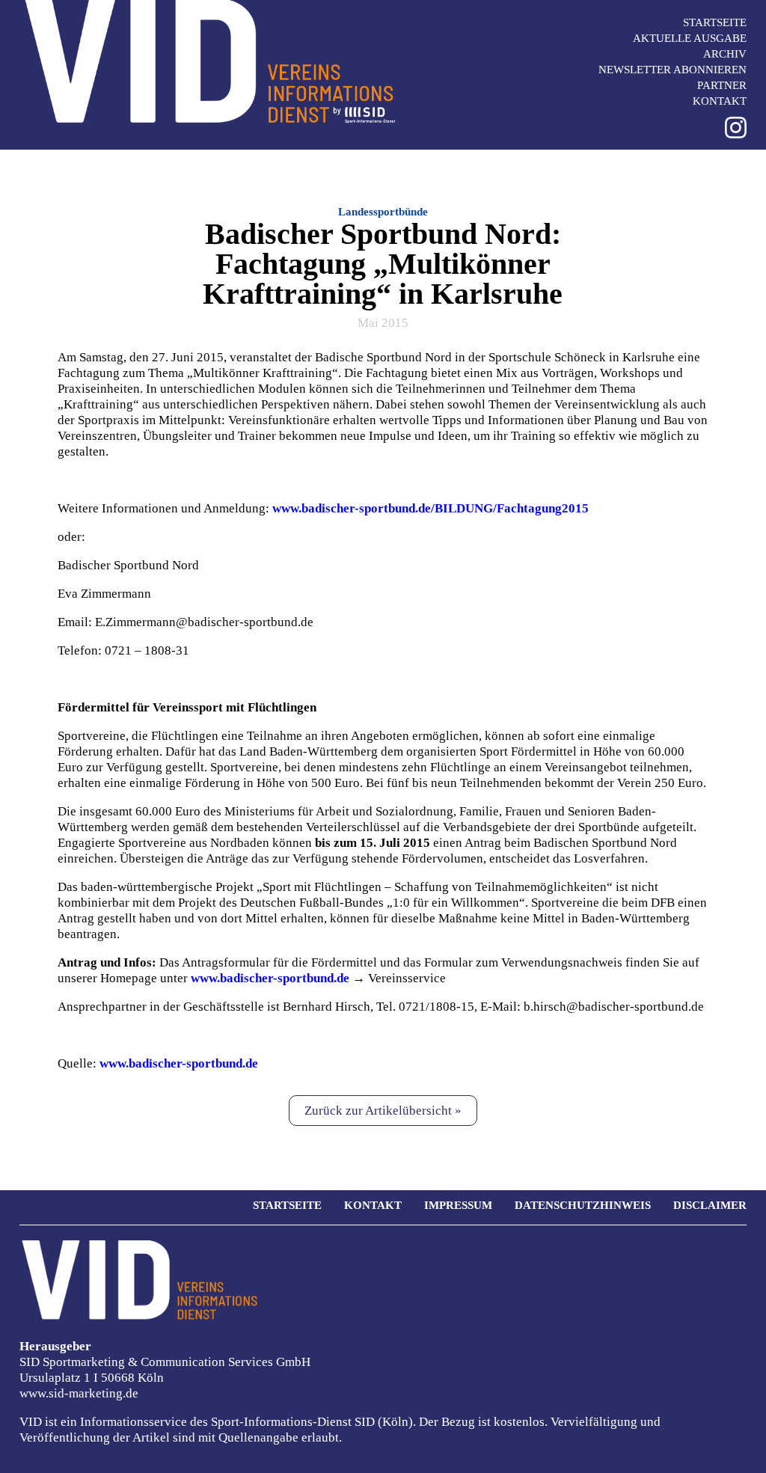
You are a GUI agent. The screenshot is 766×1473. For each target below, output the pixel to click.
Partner (722, 85)
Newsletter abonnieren (672, 70)
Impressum (458, 1205)
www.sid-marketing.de (78, 1393)
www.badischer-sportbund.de (178, 1063)
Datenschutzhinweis (583, 1205)
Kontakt (720, 101)
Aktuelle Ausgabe (690, 38)
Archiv (725, 54)
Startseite (715, 22)
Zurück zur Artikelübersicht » (383, 1110)
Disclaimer (710, 1205)
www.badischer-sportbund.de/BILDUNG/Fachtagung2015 (430, 508)
